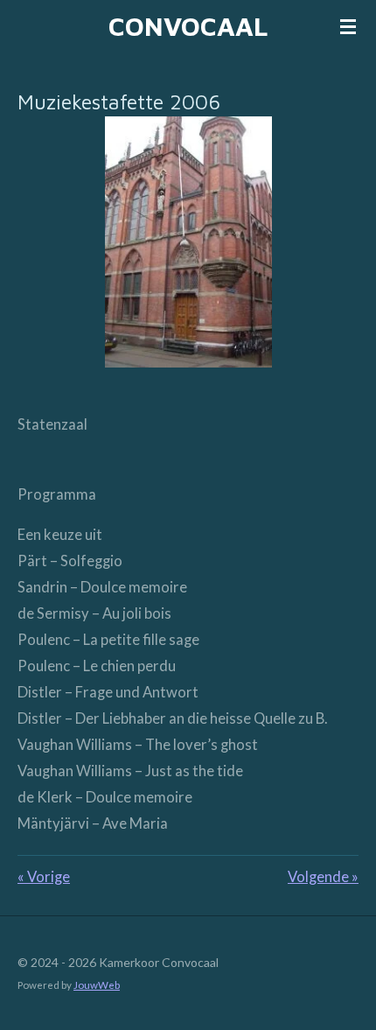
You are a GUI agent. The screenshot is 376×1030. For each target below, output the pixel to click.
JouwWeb (96, 984)
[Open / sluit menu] (348, 26)
